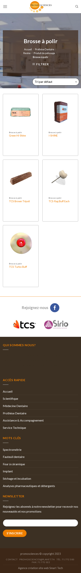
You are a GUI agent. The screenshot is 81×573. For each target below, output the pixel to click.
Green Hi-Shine (17, 135)
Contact (12, 559)
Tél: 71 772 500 (65, 559)
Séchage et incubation (17, 478)
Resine (27, 53)
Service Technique (14, 427)
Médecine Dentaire (15, 406)
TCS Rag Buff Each (59, 201)
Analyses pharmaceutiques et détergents (29, 486)
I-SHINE (53, 135)
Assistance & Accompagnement (23, 420)
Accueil (28, 49)
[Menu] (5, 6)
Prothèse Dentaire (44, 49)
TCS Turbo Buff (18, 266)
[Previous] (14, 324)
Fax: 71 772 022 (41, 562)
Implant (8, 471)
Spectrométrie (12, 449)
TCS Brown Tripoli (19, 201)
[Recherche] (76, 6)
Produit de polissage (44, 53)
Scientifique (10, 398)
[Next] (67, 324)
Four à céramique (14, 464)
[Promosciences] (40, 6)
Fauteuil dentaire (13, 456)
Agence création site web (33, 568)
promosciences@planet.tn (37, 559)
